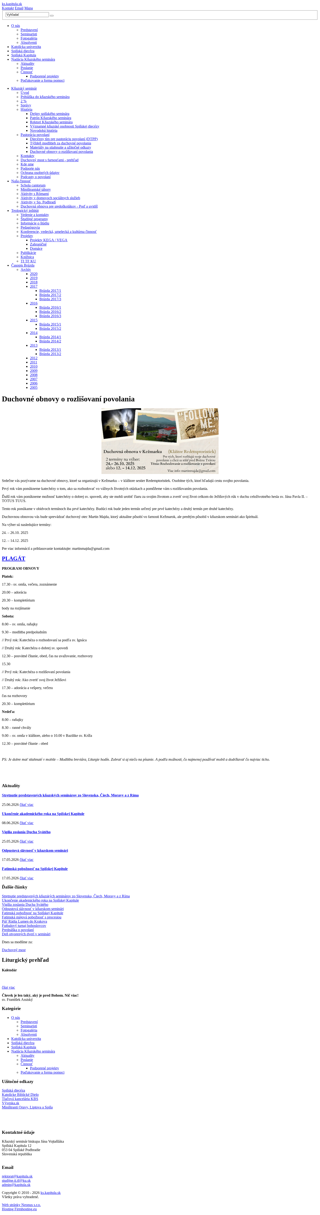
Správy (26, 105)
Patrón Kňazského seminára (50, 118)
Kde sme (27, 164)
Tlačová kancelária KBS (20, 1099)
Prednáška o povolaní (18, 930)
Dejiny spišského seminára (49, 114)
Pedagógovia (30, 227)
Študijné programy (34, 219)
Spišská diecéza (22, 51)
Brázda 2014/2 (50, 341)
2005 (33, 387)
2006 (33, 383)
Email (19, 8)
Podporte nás (30, 168)
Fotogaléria (29, 38)
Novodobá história (43, 130)
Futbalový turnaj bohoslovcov (24, 926)
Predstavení (29, 30)
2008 (33, 375)
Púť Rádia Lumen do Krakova (24, 921)
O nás (15, 26)
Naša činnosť (21, 181)
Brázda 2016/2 (50, 312)
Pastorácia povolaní (35, 135)
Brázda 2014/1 (50, 337)
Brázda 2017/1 (50, 291)
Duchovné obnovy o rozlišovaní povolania (61, 152)
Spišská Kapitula (23, 55)
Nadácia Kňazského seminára (33, 59)
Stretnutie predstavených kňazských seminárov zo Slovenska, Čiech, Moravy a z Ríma (70, 795)
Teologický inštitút (25, 211)
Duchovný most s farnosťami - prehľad (49, 160)
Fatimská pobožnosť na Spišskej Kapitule (35, 869)
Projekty (27, 236)
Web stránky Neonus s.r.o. (21, 1205)
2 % (23, 101)
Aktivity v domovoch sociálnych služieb (50, 198)
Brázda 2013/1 (50, 350)
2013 (33, 345)
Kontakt (8, 8)
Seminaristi (29, 34)
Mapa (28, 8)
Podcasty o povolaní (36, 177)
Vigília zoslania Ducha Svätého (26, 832)
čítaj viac (8, 987)
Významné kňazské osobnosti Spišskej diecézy (64, 126)
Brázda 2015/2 (50, 328)
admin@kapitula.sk (16, 1185)
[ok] (52, 15)
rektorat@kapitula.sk (17, 1176)
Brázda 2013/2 (50, 354)
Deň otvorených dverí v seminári (26, 934)
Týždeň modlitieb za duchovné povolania (60, 143)
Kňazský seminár (24, 88)
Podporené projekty (44, 76)
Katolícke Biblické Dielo (20, 1095)
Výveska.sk (10, 1103)
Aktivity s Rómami (35, 194)
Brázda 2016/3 (50, 316)
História (26, 109)
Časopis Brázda (22, 265)
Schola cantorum (33, 185)
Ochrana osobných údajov (40, 173)
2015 (33, 320)
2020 (33, 274)
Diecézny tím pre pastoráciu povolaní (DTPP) (64, 139)
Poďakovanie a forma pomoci (42, 80)
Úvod (25, 93)
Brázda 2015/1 (50, 324)
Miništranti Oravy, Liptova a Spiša (27, 1107)
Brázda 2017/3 (50, 299)
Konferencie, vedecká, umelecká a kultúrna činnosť (59, 232)
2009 (33, 371)
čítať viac (26, 805)
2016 (33, 303)
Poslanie (27, 68)
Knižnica (27, 257)
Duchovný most (14, 950)
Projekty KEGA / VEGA (48, 240)
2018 (33, 282)
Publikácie (28, 253)
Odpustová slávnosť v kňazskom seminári (35, 850)
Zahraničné (38, 244)
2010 (33, 366)
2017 (33, 286)
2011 (33, 362)
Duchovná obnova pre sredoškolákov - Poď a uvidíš (59, 206)
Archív (26, 270)
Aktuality (27, 64)
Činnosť (27, 72)
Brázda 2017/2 (50, 295)
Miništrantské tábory (36, 189)
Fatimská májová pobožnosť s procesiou (31, 917)
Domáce (36, 248)
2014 (33, 333)
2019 (33, 278)
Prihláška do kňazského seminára (45, 97)
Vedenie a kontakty (35, 215)
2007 (33, 379)
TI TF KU (28, 261)
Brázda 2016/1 (50, 307)
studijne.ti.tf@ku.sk (16, 1180)
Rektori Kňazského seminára (51, 122)
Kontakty (27, 156)
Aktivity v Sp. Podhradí (38, 202)
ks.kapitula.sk (12, 4)
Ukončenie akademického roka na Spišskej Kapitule (43, 814)
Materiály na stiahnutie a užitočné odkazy (60, 147)
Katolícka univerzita (26, 47)
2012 (33, 358)
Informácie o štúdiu (35, 223)
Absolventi (29, 42)
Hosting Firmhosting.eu (19, 1209)
